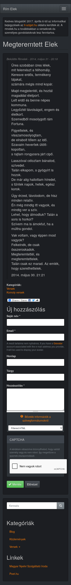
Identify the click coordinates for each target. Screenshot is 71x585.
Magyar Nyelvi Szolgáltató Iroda (28, 566)
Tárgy (10, 371)
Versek (11, 288)
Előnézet (32, 484)
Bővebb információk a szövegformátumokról (37, 418)
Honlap (11, 356)
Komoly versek (15, 292)
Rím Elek (10, 8)
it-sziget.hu (30, 25)
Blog (12, 531)
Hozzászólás (15, 385)
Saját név (13, 316)
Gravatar (58, 343)
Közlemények (17, 539)
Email (11, 331)
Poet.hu (14, 574)
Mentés (16, 484)
